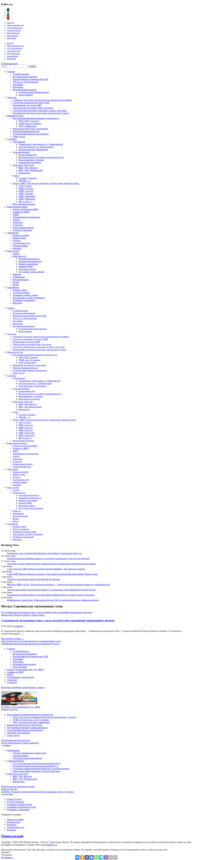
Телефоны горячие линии (25, 295)
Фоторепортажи (21, 279)
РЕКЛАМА (11, 38)
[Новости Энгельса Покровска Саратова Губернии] (9, 63)
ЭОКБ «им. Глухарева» (29, 123)
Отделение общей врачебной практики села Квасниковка (41, 768)
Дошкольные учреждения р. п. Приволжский (40, 144)
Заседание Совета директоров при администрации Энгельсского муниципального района (51, 563)
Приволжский (12, 836)
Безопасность (19, 256)
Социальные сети (21, 243)
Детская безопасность (29, 259)
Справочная (13, 287)
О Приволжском (21, 74)
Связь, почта (19, 136)
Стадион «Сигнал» (27, 178)
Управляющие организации (26, 217)
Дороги (16, 220)
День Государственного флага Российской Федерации (33, 579)
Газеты (16, 253)
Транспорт (18, 222)
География (18, 84)
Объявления (19, 277)
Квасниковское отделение (31, 160)
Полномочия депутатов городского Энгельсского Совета (41, 113)
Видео (16, 282)
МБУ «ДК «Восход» (28, 167)
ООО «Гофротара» (27, 126)
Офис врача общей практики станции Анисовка (36, 771)
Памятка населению (28, 264)
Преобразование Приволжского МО (30, 79)
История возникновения (25, 76)
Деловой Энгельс (14, 30)
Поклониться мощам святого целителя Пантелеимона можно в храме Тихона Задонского (51, 595)
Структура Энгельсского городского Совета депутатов (40, 110)
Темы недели (38, 615)
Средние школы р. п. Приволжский (36, 147)
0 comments (17, 626)
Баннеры (17, 248)
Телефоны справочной (24, 300)
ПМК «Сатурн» (26, 188)
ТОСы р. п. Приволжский (25, 82)
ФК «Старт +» (25, 201)
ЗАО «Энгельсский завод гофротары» (31, 722)
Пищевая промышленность (26, 131)
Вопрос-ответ (19, 238)
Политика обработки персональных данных (23, 687)
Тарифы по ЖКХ (21, 212)
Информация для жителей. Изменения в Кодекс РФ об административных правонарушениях (53, 600)
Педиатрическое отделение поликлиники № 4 (41, 157)
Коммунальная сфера (17, 206)
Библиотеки (24, 173)
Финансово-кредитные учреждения (30, 128)
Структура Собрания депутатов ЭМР (31, 102)
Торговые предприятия (18, 733)
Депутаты (12, 97)
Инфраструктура (15, 115)
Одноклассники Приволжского (33, 92)
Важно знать (7, 615)
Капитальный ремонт (23, 227)
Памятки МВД (25, 266)
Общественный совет (15, 25)
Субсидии (18, 225)
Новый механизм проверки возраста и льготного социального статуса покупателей (48, 558)
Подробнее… (7, 857)
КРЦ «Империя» (13, 33)
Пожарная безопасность (30, 261)
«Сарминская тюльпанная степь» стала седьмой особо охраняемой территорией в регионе (58, 620)
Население (18, 87)
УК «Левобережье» (15, 28)
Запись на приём (21, 235)
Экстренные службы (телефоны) (29, 298)
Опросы (17, 240)
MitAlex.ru (52, 845)
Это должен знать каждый (31, 272)
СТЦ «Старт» (25, 186)
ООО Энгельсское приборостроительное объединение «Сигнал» (45, 717)
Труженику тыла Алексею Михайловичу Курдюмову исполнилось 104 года (44, 553)
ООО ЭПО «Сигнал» (29, 121)
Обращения (12, 233)
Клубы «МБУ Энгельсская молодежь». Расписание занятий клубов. (46, 183)
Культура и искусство (23, 165)
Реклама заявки (20, 246)
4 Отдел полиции (21, 292)
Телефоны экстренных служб (21, 807)
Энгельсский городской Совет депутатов (33, 108)
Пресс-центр (13, 251)
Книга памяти (12, 36)
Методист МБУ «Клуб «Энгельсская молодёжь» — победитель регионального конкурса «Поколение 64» (58, 584)
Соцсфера (12, 139)
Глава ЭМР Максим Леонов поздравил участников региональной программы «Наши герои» (52, 574)
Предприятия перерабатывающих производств (36, 118)
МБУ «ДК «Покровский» (30, 170)
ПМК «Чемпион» (27, 199)
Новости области (22, 615)
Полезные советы (27, 269)
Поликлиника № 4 (27, 154)
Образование (19, 141)
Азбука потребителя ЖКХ (25, 209)
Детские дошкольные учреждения (29, 753)
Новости (10, 23)
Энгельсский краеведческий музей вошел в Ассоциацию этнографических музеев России (51, 589)
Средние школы (20, 755)
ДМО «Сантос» (26, 193)
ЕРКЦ (16, 214)
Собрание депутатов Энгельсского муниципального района (42, 100)
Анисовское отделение (29, 162)
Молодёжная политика (24, 204)
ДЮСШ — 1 (24, 180)
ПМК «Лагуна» (26, 191)
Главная (11, 71)
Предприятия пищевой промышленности (27, 727)
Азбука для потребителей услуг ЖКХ (25, 669)
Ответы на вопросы (22, 230)
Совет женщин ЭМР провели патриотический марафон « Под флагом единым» (46, 569)
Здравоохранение (21, 152)
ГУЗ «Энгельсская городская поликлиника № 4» (37, 763)
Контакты (17, 303)
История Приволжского (24, 89)
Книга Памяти (25, 95)
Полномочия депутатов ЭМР (27, 105)
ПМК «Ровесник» (27, 196)
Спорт (16, 175)
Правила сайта (20, 290)
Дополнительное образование (33, 149)
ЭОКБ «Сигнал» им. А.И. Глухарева (31, 720)
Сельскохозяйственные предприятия (31, 134)
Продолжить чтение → (12, 638)
